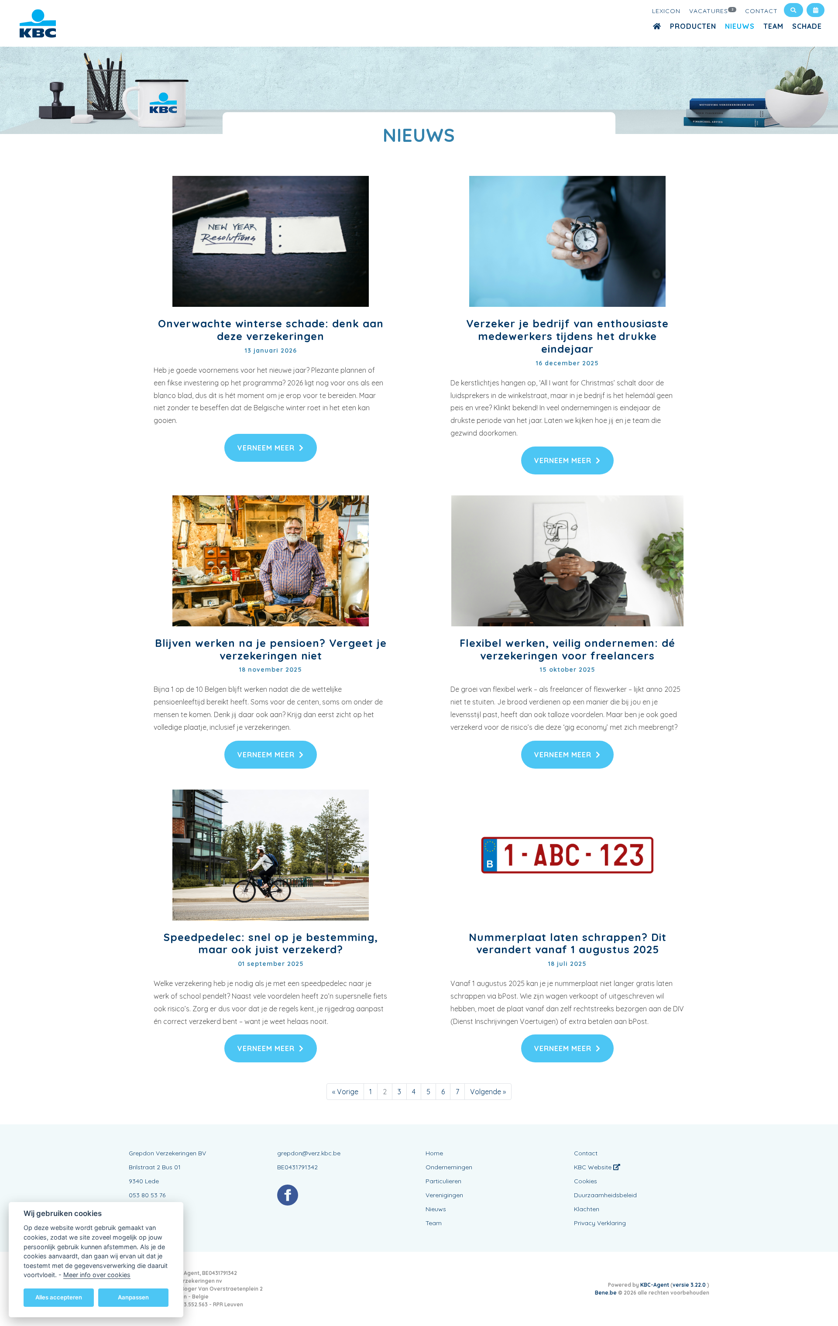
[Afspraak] (815, 10)
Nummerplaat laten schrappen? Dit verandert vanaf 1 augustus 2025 (567, 943)
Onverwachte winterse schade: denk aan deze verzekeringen (271, 330)
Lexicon (666, 11)
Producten (693, 26)
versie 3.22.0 (690, 1284)
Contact (761, 11)
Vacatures (711, 11)
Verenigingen (444, 1195)
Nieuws (740, 26)
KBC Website (593, 1167)
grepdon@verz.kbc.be (308, 1153)
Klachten (586, 1209)
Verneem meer (266, 447)
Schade (807, 26)
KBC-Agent (654, 1284)
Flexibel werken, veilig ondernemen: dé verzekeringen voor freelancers (567, 649)
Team (773, 26)
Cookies (585, 1181)
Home (434, 1153)
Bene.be (606, 1292)
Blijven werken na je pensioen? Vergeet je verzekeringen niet (271, 649)
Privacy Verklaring (600, 1223)
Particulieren (443, 1181)
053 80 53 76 (147, 1195)
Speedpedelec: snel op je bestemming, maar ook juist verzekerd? (271, 943)
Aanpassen (133, 1297)
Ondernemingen (449, 1167)
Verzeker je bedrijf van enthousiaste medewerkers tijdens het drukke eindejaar (567, 336)
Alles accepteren (58, 1297)
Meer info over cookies (97, 1274)
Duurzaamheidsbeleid (605, 1195)
